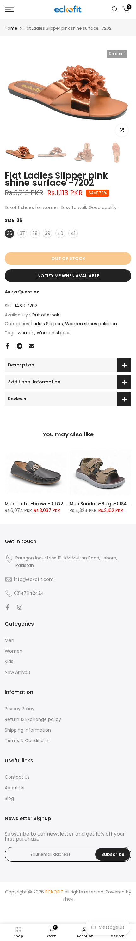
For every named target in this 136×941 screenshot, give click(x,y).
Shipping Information (28, 730)
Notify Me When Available (68, 276)
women (26, 333)
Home (11, 28)
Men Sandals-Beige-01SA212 (102, 504)
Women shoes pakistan (91, 323)
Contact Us (17, 777)
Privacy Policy (19, 709)
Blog (9, 798)
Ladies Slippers (47, 323)
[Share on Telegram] (19, 346)
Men (9, 640)
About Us (14, 788)
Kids (9, 661)
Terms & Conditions (27, 740)
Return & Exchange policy (33, 719)
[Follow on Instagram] (19, 607)
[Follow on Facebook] (7, 607)
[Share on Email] (31, 346)
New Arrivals (18, 672)
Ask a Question (22, 292)
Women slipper (53, 333)
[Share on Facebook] (7, 346)
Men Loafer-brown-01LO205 (37, 504)
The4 (68, 899)
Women (13, 651)
